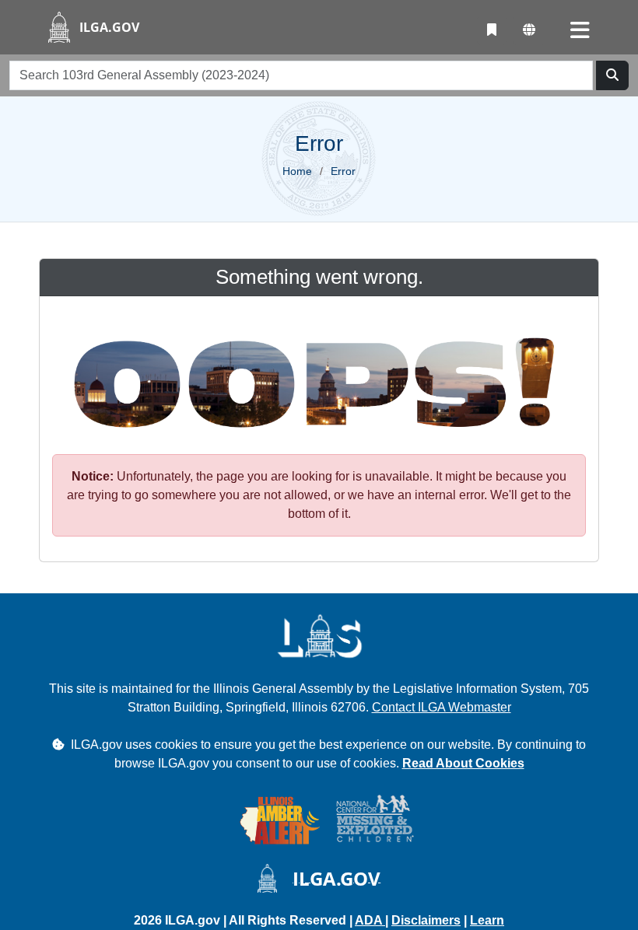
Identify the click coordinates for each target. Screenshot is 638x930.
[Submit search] (612, 75)
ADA (370, 920)
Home (297, 171)
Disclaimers (426, 920)
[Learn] (492, 30)
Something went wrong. (319, 277)
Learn (487, 920)
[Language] (529, 30)
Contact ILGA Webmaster (441, 707)
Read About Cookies (463, 763)
